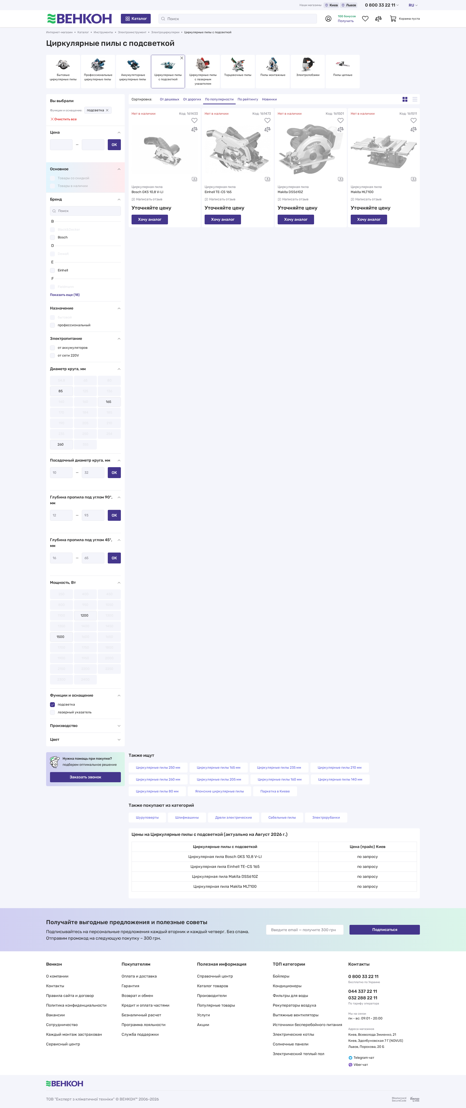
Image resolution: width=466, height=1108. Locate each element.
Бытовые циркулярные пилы (63, 77)
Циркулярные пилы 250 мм (158, 768)
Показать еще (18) (65, 295)
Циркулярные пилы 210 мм (340, 768)
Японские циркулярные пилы (219, 791)
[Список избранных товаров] (365, 18)
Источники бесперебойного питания (307, 1024)
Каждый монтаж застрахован (74, 1034)
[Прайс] (415, 99)
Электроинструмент (132, 32)
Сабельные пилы (282, 817)
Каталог (139, 18)
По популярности (219, 99)
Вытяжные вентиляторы (295, 1015)
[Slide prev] (51, 71)
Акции (203, 1024)
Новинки (269, 99)
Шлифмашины (187, 817)
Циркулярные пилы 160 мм (280, 779)
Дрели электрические (233, 817)
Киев (334, 5)
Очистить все (65, 119)
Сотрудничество (62, 1024)
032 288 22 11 (362, 998)
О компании (57, 976)
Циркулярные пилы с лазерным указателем (203, 79)
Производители (212, 995)
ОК (114, 144)
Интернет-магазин (59, 32)
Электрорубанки (326, 817)
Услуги (203, 1015)
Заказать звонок (85, 777)
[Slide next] (415, 71)
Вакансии (55, 1015)
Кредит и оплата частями (145, 1005)
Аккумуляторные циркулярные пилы (133, 77)
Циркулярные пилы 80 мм (157, 791)
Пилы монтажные (272, 75)
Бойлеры (281, 976)
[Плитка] (405, 99)
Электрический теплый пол (298, 1053)
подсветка (95, 110)
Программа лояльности (144, 1024)
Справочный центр (215, 976)
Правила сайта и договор (70, 995)
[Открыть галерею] (194, 179)
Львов (351, 5)
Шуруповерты (147, 817)
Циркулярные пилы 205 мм (219, 779)
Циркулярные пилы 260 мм (158, 779)
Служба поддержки (140, 1034)
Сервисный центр (63, 1044)
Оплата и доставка (139, 976)
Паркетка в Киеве (275, 791)
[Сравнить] (194, 129)
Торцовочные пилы (237, 75)
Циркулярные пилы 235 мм (279, 768)
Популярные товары (216, 1005)
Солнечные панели (290, 1044)
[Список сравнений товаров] (378, 18)
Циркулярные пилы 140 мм (340, 779)
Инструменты (103, 32)
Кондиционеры (287, 986)
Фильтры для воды (290, 995)
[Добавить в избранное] (194, 120)
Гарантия (130, 986)
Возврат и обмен (137, 995)
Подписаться (384, 929)
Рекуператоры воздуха (294, 1005)
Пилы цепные (342, 75)
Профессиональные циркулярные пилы (98, 77)
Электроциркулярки (165, 32)
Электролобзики (307, 75)
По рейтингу (248, 99)
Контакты (55, 986)
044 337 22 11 (362, 991)
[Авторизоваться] (328, 18)
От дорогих (192, 99)
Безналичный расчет (141, 1015)
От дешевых (169, 99)
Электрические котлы (293, 1034)
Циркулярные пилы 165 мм (219, 768)
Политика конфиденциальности (76, 1005)
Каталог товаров (212, 986)
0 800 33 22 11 (380, 5)
